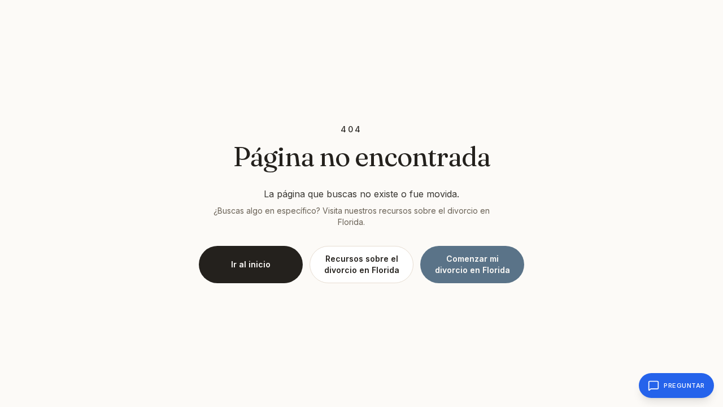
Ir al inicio (251, 264)
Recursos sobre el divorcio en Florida (361, 264)
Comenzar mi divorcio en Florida (472, 264)
